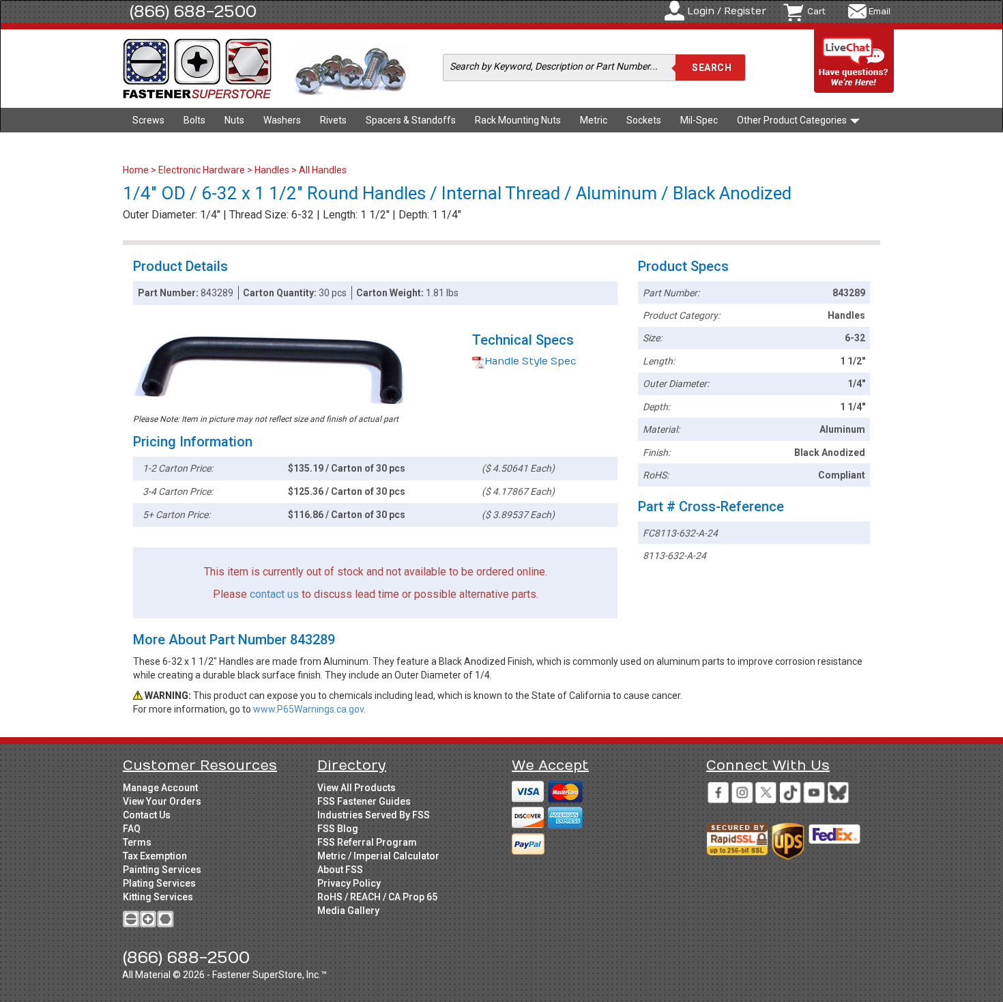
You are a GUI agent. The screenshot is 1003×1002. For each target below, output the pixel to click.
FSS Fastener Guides (364, 801)
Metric (593, 120)
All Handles (323, 169)
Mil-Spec (699, 120)
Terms (137, 842)
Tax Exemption (155, 855)
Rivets (333, 120)
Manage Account (160, 787)
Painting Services (162, 869)
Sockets (643, 120)
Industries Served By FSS (373, 815)
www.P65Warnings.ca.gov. (309, 709)
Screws (148, 120)
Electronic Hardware (201, 169)
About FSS (340, 869)
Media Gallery (348, 910)
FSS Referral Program (367, 842)
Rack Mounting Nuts (518, 120)
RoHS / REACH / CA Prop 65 (377, 896)
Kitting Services (158, 896)
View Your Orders (162, 801)
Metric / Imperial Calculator (378, 855)
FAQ (132, 828)
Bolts (194, 120)
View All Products (356, 787)
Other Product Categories (793, 120)
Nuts (234, 120)
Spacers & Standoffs (411, 120)
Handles (272, 169)
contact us (274, 594)
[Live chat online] (854, 62)
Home (137, 169)
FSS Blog (337, 828)
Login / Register (726, 11)
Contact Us (147, 815)
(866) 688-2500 (193, 11)
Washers (282, 120)
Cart (816, 11)
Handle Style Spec (530, 361)
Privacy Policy (349, 883)
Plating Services (159, 883)
